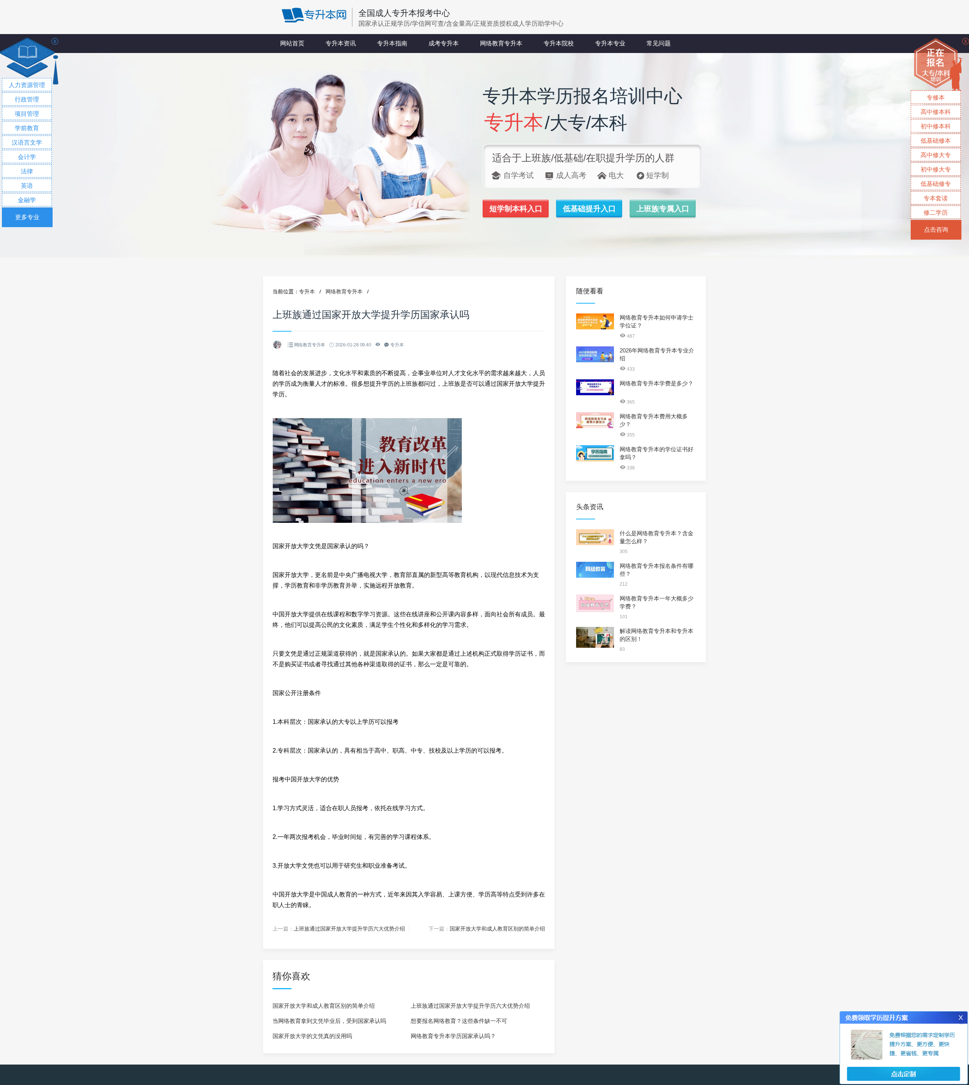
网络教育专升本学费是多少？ (656, 383)
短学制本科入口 (515, 208)
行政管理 (27, 99)
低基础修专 (936, 184)
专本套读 (936, 198)
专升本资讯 (341, 43)
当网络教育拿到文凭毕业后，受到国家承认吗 (329, 1021)
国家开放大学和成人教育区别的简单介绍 (497, 929)
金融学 (27, 200)
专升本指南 (392, 43)
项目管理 (27, 114)
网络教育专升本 (501, 43)
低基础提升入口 (589, 208)
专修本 (936, 97)
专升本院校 (559, 43)
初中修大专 (936, 169)
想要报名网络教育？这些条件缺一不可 (459, 1021)
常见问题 (659, 43)
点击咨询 (936, 229)
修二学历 (936, 212)
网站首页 (292, 43)
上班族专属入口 (662, 208)
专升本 (307, 291)
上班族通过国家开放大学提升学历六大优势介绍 (349, 929)
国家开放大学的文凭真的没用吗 (312, 1036)
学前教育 (27, 128)
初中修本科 (936, 126)
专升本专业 (610, 43)
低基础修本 (936, 140)
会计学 (27, 157)
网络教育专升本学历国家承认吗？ (453, 1036)
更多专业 (27, 217)
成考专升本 (443, 43)
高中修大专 (936, 155)
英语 (27, 185)
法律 (27, 171)
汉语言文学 (27, 142)
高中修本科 (936, 112)
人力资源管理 (27, 85)
